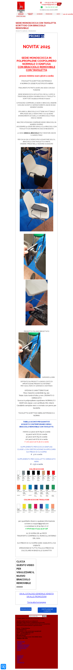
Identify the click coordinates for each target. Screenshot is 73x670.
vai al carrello (68, 14)
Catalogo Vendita (22, 646)
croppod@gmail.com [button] (50, 4)
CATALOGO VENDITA (30, 14)
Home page (21, 641)
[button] (42, 7)
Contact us (20, 662)
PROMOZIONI (49, 14)
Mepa (19, 659)
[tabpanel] (36, 295)
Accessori (20, 656)
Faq (18, 661)
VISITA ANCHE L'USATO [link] (47, 610)
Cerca (45, 616)
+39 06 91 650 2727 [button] (51, 2)
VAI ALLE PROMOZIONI (36, 596)
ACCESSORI (39, 14)
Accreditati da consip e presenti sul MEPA (49, 9)
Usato (19, 650)
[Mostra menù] (41, 2)
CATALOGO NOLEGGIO (21, 14)
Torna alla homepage (36, 602)
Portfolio (20, 657)
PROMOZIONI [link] (25, 609)
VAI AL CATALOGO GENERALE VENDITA (36, 594)
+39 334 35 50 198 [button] (51, 7)
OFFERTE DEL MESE (20, 16)
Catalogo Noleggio (23, 645)
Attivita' (19, 643)
